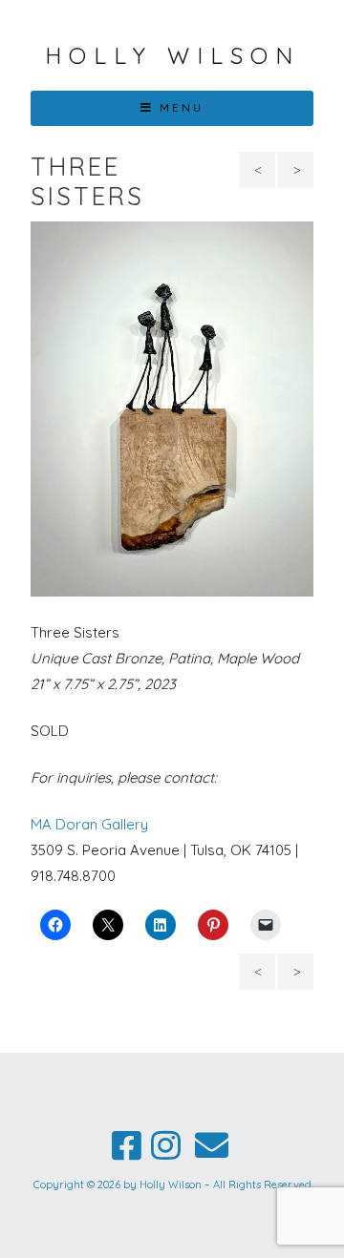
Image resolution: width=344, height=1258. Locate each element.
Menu (182, 107)
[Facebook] (126, 1146)
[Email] (211, 1146)
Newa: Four (259, 174)
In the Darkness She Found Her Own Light (295, 174)
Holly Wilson (172, 55)
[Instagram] (166, 1146)
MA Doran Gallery (89, 824)
